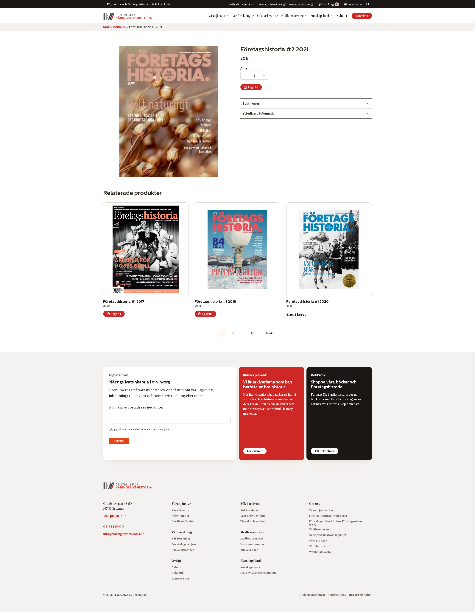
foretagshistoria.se (270, 4)
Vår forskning (241, 15)
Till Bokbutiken (325, 451)
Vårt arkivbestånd (252, 515)
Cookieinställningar (312, 594)
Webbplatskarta (320, 552)
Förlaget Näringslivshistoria (328, 515)
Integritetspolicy (360, 594)
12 (252, 333)
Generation (140, 594)
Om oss (247, 4)
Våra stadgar (318, 540)
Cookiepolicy (337, 594)
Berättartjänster (183, 521)
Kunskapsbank (320, 15)
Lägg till (253, 87)
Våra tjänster (217, 15)
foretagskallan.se (299, 4)
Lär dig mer (255, 451)
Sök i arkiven (265, 15)
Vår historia (317, 546)
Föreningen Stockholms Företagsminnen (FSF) (336, 523)
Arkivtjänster (180, 515)
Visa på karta (112, 516)
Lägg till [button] (116, 314)
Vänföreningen (319, 529)
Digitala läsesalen (252, 521)
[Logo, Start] (127, 16)
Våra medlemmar (252, 544)
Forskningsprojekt (184, 544)
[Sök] (368, 4)
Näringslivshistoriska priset (327, 535)
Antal (244, 68)
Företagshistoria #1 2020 (307, 301)
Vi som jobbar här (321, 510)
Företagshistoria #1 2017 (123, 301)
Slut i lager (296, 314)
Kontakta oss (181, 578)
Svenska (354, 4)
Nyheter (342, 15)
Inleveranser (249, 549)
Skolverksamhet (183, 549)
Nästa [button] (270, 333)
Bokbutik (234, 4)
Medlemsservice (292, 15)
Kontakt (360, 16)
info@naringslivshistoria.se (123, 534)
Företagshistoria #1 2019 (215, 301)
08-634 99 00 (113, 526)
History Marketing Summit (258, 572)
